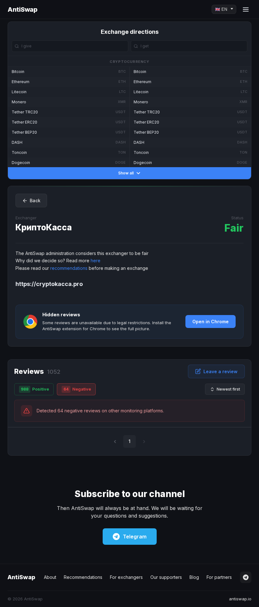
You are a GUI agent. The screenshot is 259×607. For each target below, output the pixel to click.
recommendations (68, 268)
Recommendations (83, 577)
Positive (35, 389)
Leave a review (220, 371)
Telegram (135, 536)
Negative (77, 389)
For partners (219, 577)
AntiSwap (22, 9)
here (95, 260)
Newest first (228, 389)
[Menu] (245, 9)
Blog (194, 577)
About (50, 577)
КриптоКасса (43, 227)
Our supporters (166, 577)
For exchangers (126, 577)
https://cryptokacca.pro (49, 284)
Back (35, 200)
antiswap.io (240, 598)
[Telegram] (245, 577)
